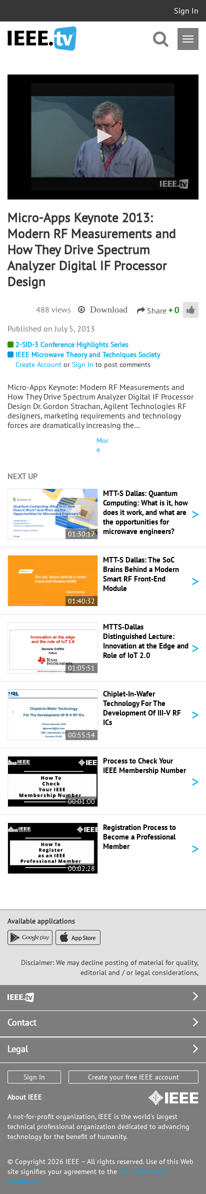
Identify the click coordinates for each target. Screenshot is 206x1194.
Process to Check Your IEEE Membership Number (144, 765)
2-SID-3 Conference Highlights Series (72, 344)
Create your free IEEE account (133, 1077)
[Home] (42, 38)
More (102, 445)
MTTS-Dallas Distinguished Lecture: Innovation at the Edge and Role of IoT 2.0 (145, 641)
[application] (103, 137)
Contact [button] (22, 1022)
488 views (53, 309)
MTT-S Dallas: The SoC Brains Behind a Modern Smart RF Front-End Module (141, 574)
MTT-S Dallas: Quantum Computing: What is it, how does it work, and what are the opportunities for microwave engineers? (145, 512)
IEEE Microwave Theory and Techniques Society (88, 354)
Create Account (39, 364)
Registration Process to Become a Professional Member (139, 836)
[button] (103, 136)
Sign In (186, 11)
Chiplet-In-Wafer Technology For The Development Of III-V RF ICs (142, 708)
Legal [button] (18, 1048)
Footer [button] (20, 996)
